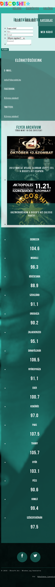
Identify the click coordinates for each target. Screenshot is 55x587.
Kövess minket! (11, 98)
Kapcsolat (46, 20)
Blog (18, 20)
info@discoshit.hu (12, 80)
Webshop (30, 20)
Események (32, 8)
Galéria (48, 8)
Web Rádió (47, 32)
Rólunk (17, 8)
